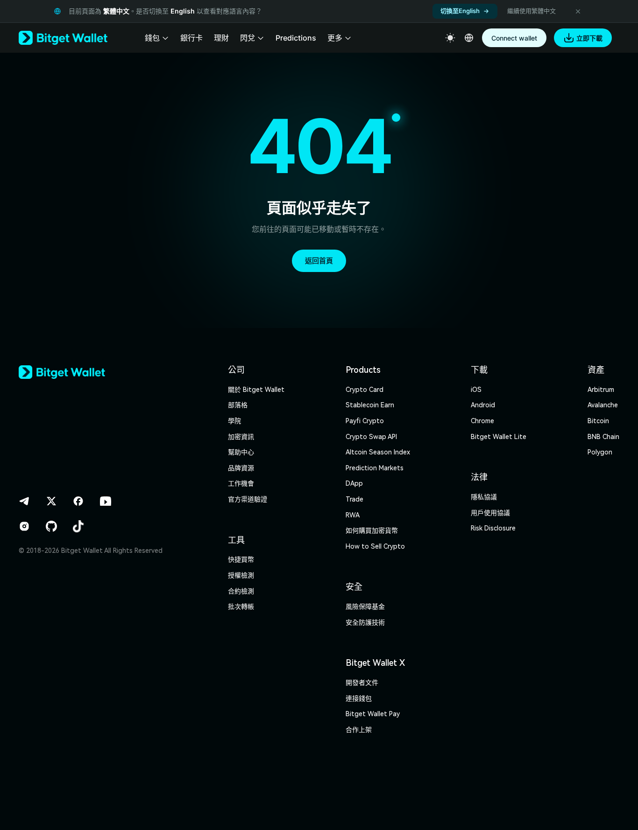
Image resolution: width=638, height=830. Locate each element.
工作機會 (241, 483)
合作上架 (359, 729)
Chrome (482, 421)
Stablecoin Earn (370, 405)
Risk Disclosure (493, 528)
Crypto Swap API (371, 436)
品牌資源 (241, 468)
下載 (479, 370)
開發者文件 (362, 682)
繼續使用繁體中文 (531, 10)
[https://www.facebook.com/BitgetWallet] (78, 501)
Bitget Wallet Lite (498, 436)
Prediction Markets (375, 468)
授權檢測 (241, 575)
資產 (596, 370)
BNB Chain (603, 436)
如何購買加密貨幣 (372, 530)
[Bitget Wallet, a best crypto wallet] (63, 38)
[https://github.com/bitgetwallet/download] (51, 526)
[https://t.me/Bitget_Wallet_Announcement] (24, 501)
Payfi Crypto (365, 421)
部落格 (238, 405)
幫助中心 (241, 452)
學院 (234, 421)
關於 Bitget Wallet (256, 389)
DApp (354, 483)
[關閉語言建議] (577, 11)
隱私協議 (484, 497)
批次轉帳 (241, 606)
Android (483, 405)
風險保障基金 (365, 606)
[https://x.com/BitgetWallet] (51, 501)
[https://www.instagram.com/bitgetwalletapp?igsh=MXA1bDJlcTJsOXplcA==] (24, 526)
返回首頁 (319, 260)
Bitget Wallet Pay (373, 714)
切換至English (460, 10)
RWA (353, 515)
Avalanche (603, 405)
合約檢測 (241, 591)
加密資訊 (241, 436)
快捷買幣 (241, 559)
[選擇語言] (469, 37)
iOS (476, 389)
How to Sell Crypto (375, 546)
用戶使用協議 (490, 512)
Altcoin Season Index (378, 452)
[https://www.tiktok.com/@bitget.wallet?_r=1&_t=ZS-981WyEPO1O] (78, 526)
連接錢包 (359, 698)
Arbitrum (601, 389)
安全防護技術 (365, 622)
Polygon (600, 452)
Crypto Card (364, 389)
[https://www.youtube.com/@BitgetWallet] (105, 501)
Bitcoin (598, 421)
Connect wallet (514, 38)
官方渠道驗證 (247, 499)
